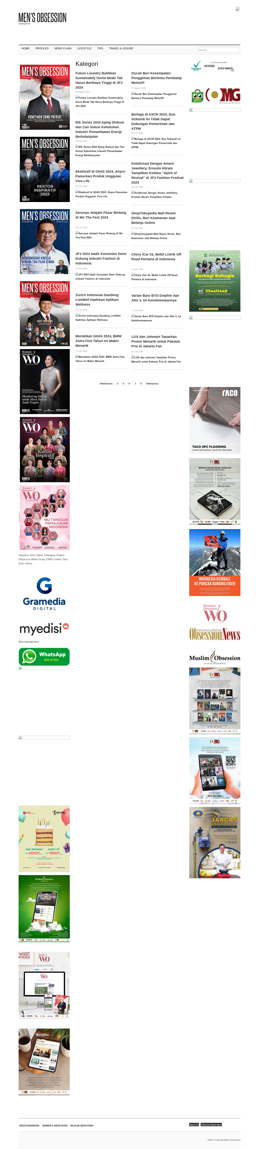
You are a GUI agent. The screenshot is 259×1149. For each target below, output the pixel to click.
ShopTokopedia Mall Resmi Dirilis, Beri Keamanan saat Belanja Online (153, 218)
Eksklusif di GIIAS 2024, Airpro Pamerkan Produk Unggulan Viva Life (100, 176)
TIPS (100, 48)
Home (26, 48)
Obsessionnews (29, 1125)
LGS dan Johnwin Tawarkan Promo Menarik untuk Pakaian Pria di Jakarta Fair (155, 341)
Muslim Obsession (82, 1125)
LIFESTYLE (84, 48)
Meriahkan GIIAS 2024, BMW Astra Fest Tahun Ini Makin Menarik (98, 341)
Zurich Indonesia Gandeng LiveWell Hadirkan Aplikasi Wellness (97, 299)
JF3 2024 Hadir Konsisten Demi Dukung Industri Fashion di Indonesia (100, 258)
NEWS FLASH (62, 48)
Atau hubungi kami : (30, 641)
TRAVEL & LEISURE (121, 48)
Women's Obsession (54, 1125)
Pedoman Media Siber (211, 1124)
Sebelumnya (106, 383)
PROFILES (42, 48)
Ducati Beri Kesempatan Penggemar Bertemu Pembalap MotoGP (156, 78)
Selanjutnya (152, 383)
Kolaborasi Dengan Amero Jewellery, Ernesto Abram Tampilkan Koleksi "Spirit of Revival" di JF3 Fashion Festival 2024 (157, 173)
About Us (194, 1124)
